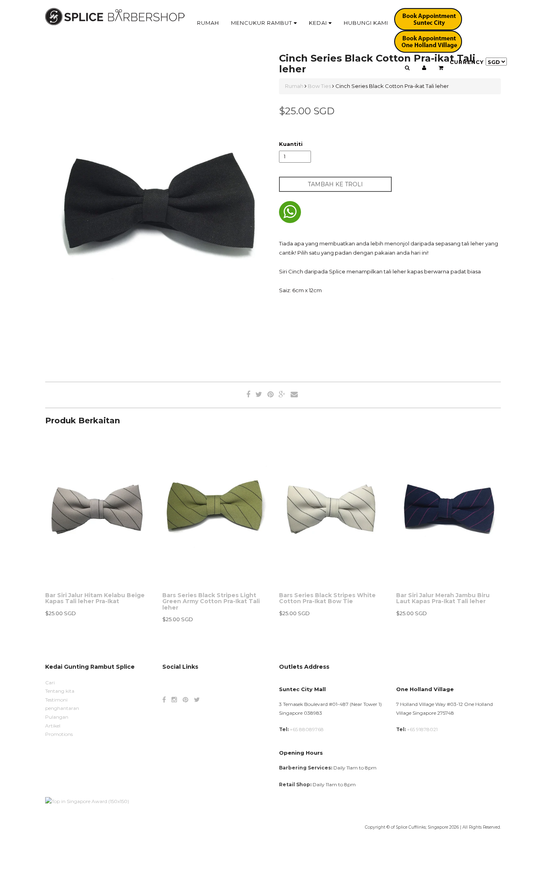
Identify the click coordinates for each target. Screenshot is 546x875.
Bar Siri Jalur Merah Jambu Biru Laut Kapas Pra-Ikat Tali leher (443, 598)
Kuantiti (291, 144)
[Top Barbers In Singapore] (87, 801)
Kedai (319, 23)
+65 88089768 (307, 729)
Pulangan (56, 717)
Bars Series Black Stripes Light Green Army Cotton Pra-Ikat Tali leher (211, 601)
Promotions (59, 734)
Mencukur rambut (262, 23)
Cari (50, 683)
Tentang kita (59, 691)
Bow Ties (319, 86)
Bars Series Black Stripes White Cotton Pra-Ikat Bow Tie (327, 598)
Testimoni (56, 700)
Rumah (208, 23)
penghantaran (62, 708)
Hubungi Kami (366, 23)
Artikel (52, 726)
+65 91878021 (422, 729)
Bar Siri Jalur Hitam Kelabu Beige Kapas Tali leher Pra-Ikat (95, 598)
